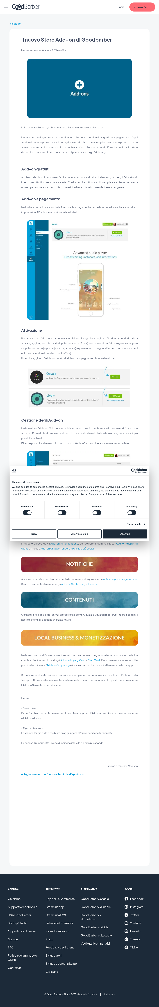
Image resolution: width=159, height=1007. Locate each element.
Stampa (13, 939)
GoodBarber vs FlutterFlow (91, 917)
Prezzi (49, 939)
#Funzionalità (52, 774)
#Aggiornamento (31, 774)
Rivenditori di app (57, 931)
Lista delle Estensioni (59, 923)
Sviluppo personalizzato (61, 963)
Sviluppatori (53, 955)
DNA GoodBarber (19, 915)
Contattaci (15, 967)
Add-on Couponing (58, 665)
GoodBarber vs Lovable (96, 935)
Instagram (136, 907)
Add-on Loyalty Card (72, 660)
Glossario (52, 971)
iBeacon (93, 584)
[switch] (62, 512)
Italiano (108, 994)
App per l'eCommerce (60, 899)
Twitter (134, 915)
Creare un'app (55, 907)
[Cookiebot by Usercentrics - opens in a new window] (133, 470)
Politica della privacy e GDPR (22, 957)
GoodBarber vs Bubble (96, 907)
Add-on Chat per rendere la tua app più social (67, 548)
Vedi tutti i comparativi (95, 943)
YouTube (135, 923)
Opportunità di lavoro (22, 931)
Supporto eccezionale (22, 907)
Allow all (125, 534)
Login (121, 7)
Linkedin (135, 931)
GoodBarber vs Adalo (95, 899)
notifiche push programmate (120, 579)
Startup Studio (17, 923)
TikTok (134, 947)
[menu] (6, 7)
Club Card (94, 660)
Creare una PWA (56, 915)
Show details (134, 524)
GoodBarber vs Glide (94, 927)
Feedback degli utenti (60, 947)
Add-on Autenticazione (64, 543)
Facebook (137, 899)
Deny (34, 534)
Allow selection (79, 534)
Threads (135, 939)
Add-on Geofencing (73, 584)
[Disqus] (79, 819)
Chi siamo (14, 899)
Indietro (16, 23)
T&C (11, 947)
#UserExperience (73, 774)
